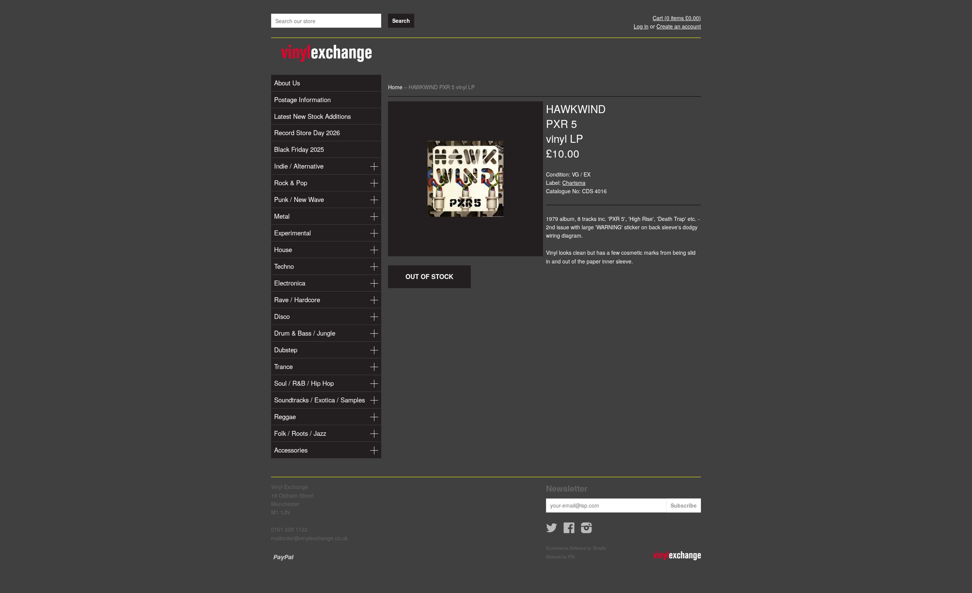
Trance (283, 366)
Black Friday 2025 (299, 149)
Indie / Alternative (298, 165)
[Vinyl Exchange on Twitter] (551, 530)
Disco (282, 316)
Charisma (573, 182)
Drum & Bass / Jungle (304, 333)
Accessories (291, 449)
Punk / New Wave (299, 199)
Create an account (678, 26)
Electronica (289, 282)
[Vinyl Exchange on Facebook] (569, 530)
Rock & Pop (290, 182)
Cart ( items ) (677, 18)
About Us (287, 82)
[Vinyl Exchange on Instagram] (586, 530)
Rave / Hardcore (297, 299)
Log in (641, 26)
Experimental (292, 232)
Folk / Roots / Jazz (300, 433)
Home (395, 87)
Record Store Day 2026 (307, 132)
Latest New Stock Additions (312, 116)
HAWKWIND (576, 108)
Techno (284, 266)
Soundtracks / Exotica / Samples (319, 399)
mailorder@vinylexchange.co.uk (309, 538)
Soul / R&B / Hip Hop (304, 383)
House (283, 249)
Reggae (285, 416)
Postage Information (302, 99)
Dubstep (285, 349)
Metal (282, 216)
